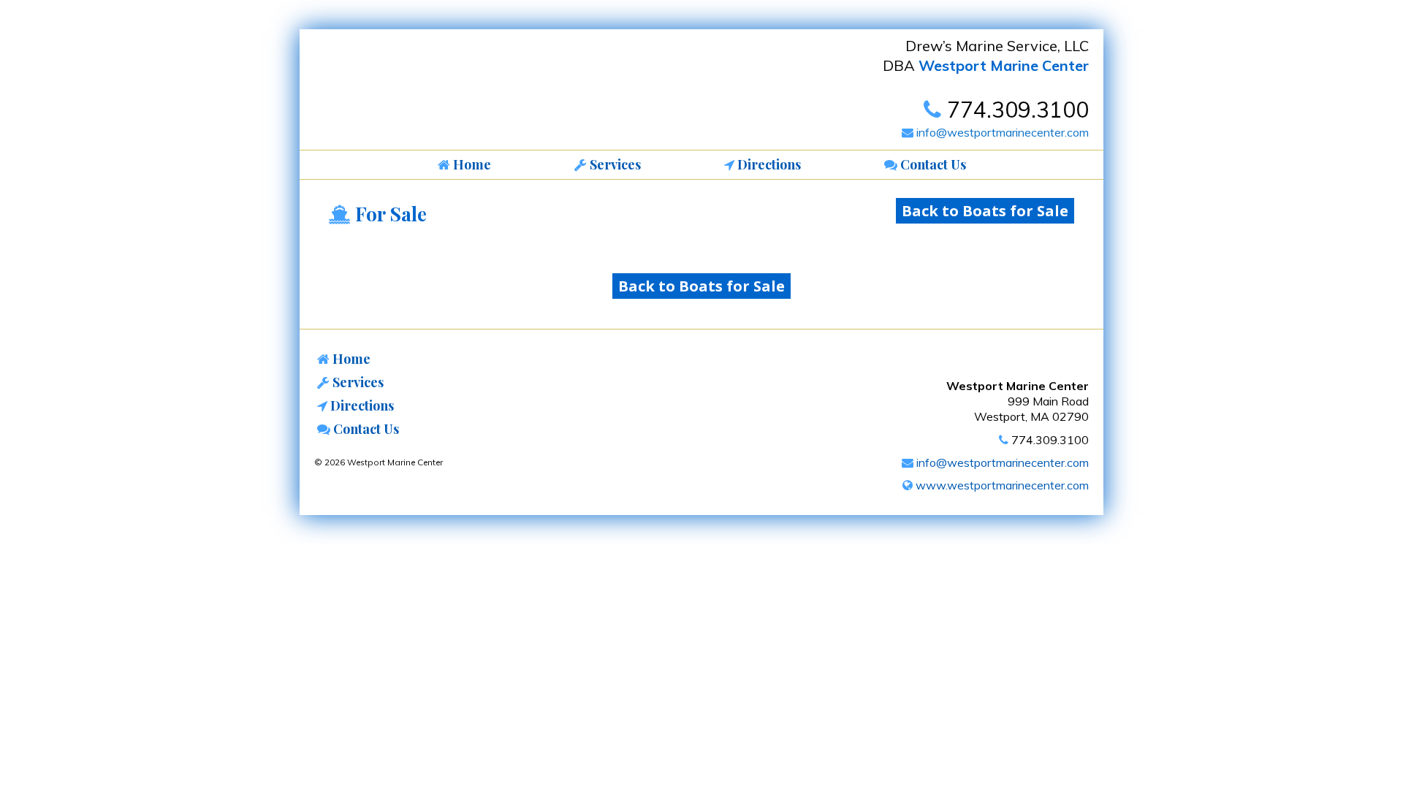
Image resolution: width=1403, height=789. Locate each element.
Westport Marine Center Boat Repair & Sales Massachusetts (420, 93)
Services (357, 382)
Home (350, 358)
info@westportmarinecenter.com (1001, 132)
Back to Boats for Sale (985, 211)
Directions (360, 405)
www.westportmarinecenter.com (1001, 485)
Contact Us (364, 429)
